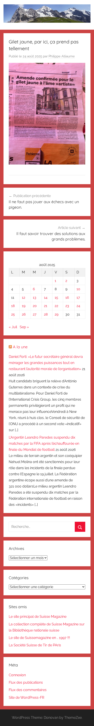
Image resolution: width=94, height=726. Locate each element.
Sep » (24, 327)
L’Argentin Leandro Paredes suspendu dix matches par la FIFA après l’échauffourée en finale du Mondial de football (44, 443)
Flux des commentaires (28, 690)
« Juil (13, 327)
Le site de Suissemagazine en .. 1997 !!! (39, 638)
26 (24, 314)
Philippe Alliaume (62, 56)
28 (46, 314)
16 (67, 297)
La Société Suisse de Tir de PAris (35, 645)
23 (67, 306)
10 (78, 289)
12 (23, 297)
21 (45, 306)
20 (35, 306)
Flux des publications (26, 682)
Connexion (17, 675)
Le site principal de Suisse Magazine (37, 616)
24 (78, 306)
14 (45, 297)
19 (23, 306)
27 (35, 314)
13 (34, 297)
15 (56, 297)
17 (78, 297)
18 (13, 306)
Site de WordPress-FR (26, 697)
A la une (20, 346)
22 (56, 306)
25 (13, 314)
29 (56, 314)
